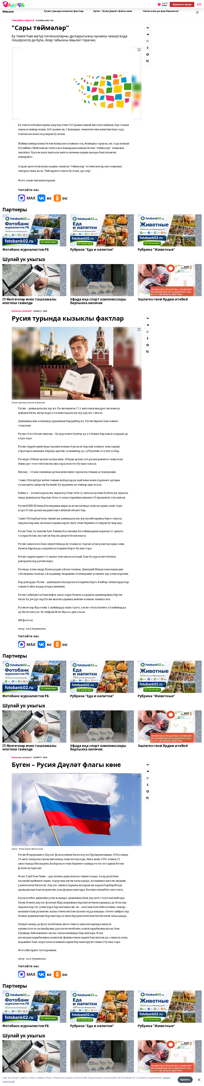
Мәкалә (8, 11)
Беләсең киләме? (22, 311)
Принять (185, 1079)
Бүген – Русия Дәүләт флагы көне (112, 11)
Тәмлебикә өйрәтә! (23, 20)
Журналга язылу (182, 4)
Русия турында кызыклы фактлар (64, 11)
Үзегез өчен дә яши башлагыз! (160, 11)
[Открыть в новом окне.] (27, 198)
